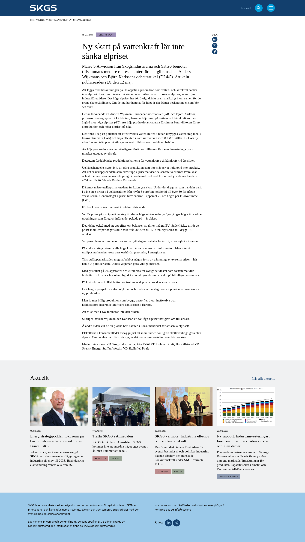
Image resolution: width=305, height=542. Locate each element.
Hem (32, 20)
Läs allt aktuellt (263, 379)
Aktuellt (40, 20)
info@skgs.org (183, 509)
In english (246, 8)
